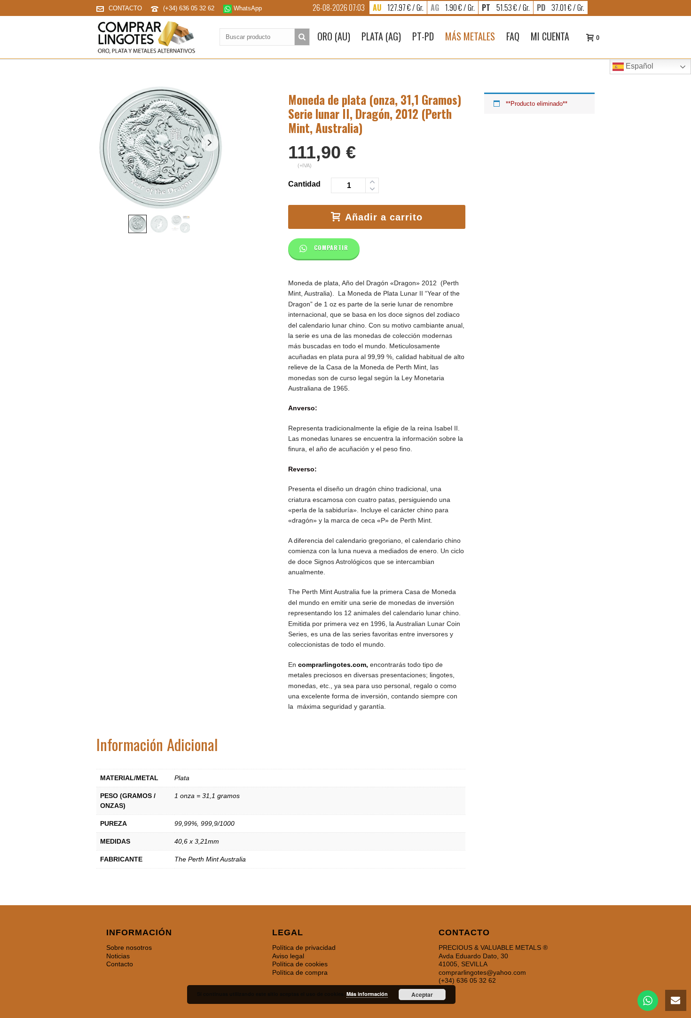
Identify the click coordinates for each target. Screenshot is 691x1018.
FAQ (512, 36)
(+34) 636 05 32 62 (189, 8)
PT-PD (423, 36)
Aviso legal (288, 956)
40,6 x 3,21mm (196, 841)
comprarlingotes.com (332, 664)
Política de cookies (300, 964)
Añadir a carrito (384, 217)
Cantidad (304, 184)
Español (638, 66)
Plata (181, 778)
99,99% (185, 823)
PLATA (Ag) (381, 36)
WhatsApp (247, 8)
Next (210, 142)
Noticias (118, 956)
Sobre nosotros (129, 947)
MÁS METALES (470, 36)
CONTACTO (125, 8)
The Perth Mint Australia (210, 859)
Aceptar (422, 994)
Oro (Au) (333, 36)
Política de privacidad (304, 947)
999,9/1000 (218, 823)
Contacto (119, 964)
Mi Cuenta (550, 36)
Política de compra (300, 972)
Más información (367, 993)
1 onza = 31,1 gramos (207, 795)
